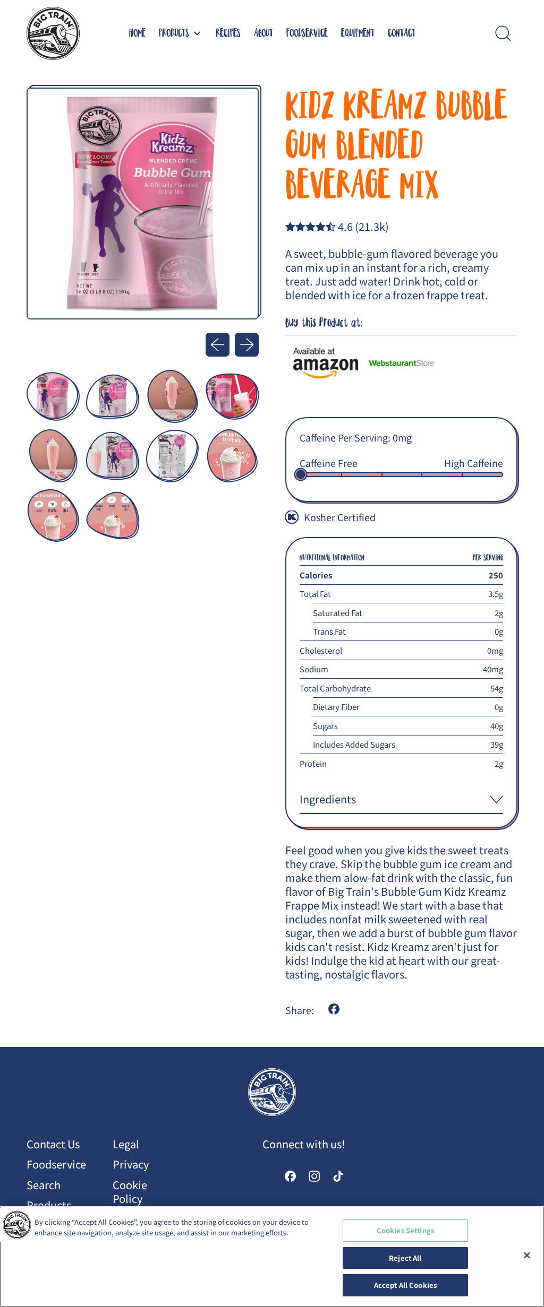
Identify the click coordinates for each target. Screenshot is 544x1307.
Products (49, 1205)
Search (44, 1184)
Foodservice (307, 33)
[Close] (527, 1255)
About (263, 33)
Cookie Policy (130, 1191)
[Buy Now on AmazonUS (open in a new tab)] (325, 363)
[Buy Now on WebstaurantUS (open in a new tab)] (401, 363)
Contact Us (53, 1144)
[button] (502, 33)
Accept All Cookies (405, 1285)
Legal (126, 1144)
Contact (401, 33)
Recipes (228, 33)
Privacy (131, 1164)
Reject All (405, 1258)
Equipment (358, 33)
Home (137, 33)
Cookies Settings (405, 1230)
